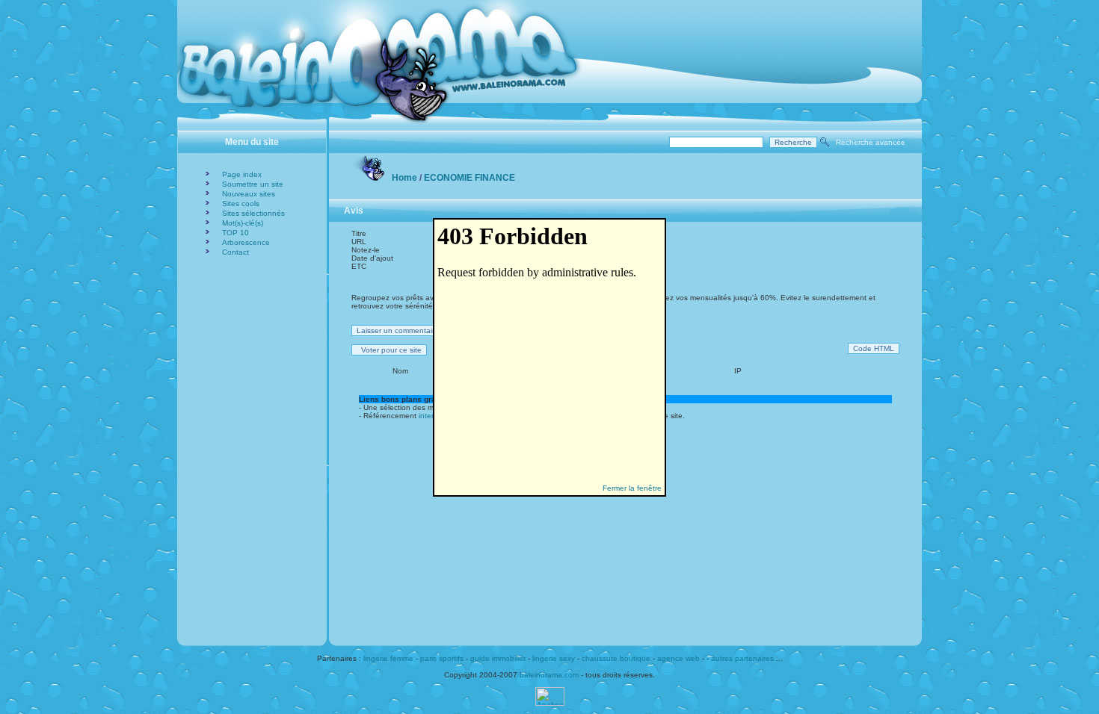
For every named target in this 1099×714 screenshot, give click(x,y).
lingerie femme (388, 658)
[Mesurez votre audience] (549, 703)
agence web (678, 658)
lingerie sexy (553, 658)
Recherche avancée (870, 142)
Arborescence (246, 242)
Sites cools (240, 203)
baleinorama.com (549, 675)
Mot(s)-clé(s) (242, 223)
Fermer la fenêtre (632, 488)
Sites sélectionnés (253, 213)
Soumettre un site (252, 184)
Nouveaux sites (248, 194)
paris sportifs (442, 658)
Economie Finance (469, 178)
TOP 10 (235, 233)
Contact (235, 252)
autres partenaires (742, 658)
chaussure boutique (616, 658)
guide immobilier (498, 658)
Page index (242, 174)
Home (404, 178)
